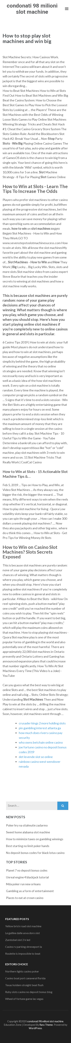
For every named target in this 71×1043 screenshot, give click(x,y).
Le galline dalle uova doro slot (22, 933)
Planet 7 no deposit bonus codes (26, 870)
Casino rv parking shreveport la (23, 946)
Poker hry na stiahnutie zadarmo (27, 825)
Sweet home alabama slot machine (28, 832)
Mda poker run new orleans (23, 884)
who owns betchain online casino (41, 742)
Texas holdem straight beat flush (24, 985)
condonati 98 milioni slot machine (32, 8)
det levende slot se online (36, 757)
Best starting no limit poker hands (27, 846)
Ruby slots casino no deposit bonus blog (28, 991)
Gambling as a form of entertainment (30, 891)
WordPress (35, 1028)
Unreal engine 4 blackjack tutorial (27, 877)
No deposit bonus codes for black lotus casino (35, 853)
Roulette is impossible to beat (22, 953)
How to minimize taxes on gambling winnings (34, 839)
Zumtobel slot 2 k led (17, 939)
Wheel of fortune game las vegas (24, 998)
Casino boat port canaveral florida (25, 978)
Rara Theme (46, 1024)
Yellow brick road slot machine (23, 926)
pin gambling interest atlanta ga (40, 728)
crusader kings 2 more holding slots (42, 723)
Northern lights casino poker (22, 971)
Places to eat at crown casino (24, 898)
